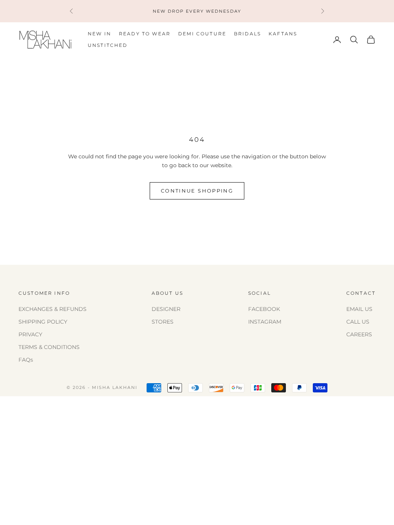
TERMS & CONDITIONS (49, 347)
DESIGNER (166, 309)
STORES (163, 321)
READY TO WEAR (144, 34)
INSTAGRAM (264, 321)
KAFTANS (283, 34)
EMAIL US (359, 309)
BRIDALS (247, 34)
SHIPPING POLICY (42, 321)
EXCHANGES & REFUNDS (52, 309)
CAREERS (359, 334)
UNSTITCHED (108, 45)
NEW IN (99, 34)
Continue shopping (197, 191)
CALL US (357, 321)
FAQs (25, 359)
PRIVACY (30, 334)
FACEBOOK (264, 309)
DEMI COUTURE (202, 34)
